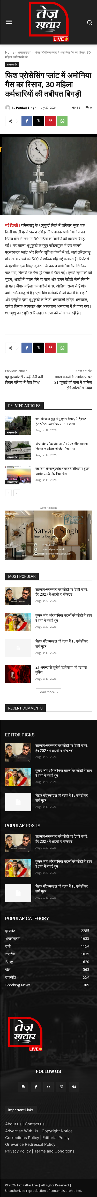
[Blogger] (23, 1087)
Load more (47, 692)
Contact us (34, 1123)
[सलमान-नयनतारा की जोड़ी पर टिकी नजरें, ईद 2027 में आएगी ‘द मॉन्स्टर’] (18, 596)
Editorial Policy (56, 1137)
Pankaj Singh (26, 107)
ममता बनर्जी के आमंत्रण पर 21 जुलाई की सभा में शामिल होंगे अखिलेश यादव (73, 382)
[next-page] (16, 493)
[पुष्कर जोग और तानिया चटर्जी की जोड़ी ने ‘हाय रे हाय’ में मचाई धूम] (18, 622)
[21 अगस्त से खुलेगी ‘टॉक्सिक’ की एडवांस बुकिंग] (18, 674)
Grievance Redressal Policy (30, 1144)
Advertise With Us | (23, 1130)
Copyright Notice (57, 1130)
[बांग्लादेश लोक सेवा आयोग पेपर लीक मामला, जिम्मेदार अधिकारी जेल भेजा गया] (18, 450)
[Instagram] (61, 1087)
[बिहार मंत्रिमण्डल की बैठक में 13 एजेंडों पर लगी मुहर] (18, 648)
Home (9, 52)
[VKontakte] (74, 1087)
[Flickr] (48, 1087)
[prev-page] (8, 493)
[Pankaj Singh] (8, 107)
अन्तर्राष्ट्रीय (24, 52)
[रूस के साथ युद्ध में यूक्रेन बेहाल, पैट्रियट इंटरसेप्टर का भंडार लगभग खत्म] (18, 425)
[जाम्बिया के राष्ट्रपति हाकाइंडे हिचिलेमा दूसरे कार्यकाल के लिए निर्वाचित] (18, 475)
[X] (38, 121)
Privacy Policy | (19, 1151)
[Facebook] (26, 121)
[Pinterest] (50, 121)
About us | (15, 1123)
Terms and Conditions (54, 1151)
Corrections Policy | (23, 1137)
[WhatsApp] (62, 121)
